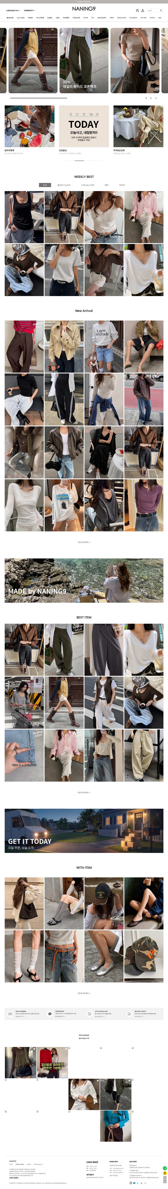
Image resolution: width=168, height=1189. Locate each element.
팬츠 (107, 185)
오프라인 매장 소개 (38, 1164)
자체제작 (30, 18)
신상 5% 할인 (20, 18)
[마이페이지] (143, 10)
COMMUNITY (28, 10)
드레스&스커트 (87, 185)
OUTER (85, 18)
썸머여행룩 (66, 18)
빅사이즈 (152, 18)
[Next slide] (150, 98)
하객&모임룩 (76, 18)
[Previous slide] (146, 98)
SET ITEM (143, 18)
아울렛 (58, 18)
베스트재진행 (40, 18)
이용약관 (29, 1164)
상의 (45, 185)
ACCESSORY (133, 18)
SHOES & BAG (121, 18)
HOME (11, 1164)
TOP (92, 18)
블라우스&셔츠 (64, 185)
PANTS (112, 18)
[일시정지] (156, 98)
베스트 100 (10, 18)
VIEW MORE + (84, 542)
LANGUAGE (12, 10)
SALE (159, 18)
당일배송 (49, 18)
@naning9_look (84, 1038)
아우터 (122, 185)
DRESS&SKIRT (101, 18)
